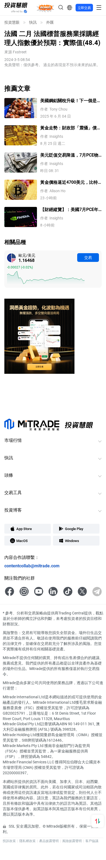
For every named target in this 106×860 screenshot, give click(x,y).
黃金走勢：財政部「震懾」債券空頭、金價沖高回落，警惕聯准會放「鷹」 (70, 128)
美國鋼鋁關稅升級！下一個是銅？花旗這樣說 (68, 100)
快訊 (33, 22)
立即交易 (84, 7)
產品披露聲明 (49, 840)
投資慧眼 (12, 22)
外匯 (50, 22)
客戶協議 (91, 840)
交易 (88, 257)
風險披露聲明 (72, 840)
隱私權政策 (27, 840)
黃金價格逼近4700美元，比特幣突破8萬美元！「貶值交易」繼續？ (69, 182)
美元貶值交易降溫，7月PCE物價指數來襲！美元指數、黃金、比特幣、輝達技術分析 (70, 155)
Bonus (45, 7)
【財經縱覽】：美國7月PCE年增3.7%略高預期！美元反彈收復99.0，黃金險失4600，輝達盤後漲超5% (69, 209)
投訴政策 (9, 840)
